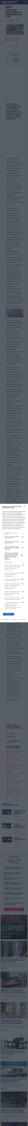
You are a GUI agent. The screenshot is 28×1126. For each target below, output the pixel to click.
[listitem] (14, 533)
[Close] (25, 506)
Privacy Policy (22, 619)
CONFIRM (8, 614)
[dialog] (14, 563)
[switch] (22, 537)
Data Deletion (5, 619)
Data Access (14, 619)
